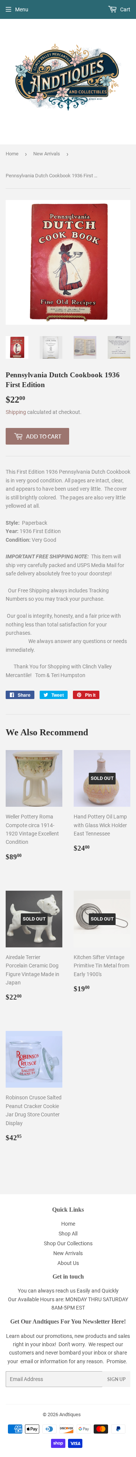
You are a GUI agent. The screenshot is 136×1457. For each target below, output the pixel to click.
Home (12, 154)
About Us (68, 1263)
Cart (124, 9)
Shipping (16, 412)
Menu (21, 9)
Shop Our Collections (68, 1243)
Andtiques (70, 1414)
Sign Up (116, 1379)
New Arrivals (46, 154)
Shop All (68, 1234)
